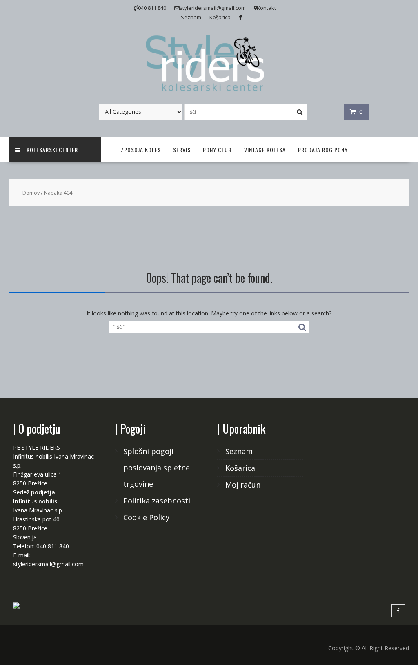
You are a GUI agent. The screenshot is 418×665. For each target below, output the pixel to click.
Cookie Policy (146, 517)
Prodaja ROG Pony (323, 149)
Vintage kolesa (265, 149)
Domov (31, 192)
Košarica (220, 17)
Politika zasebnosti (156, 500)
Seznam (191, 17)
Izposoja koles (140, 149)
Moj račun (242, 485)
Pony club (217, 149)
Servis (182, 149)
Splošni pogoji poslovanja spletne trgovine (156, 467)
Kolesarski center (52, 149)
